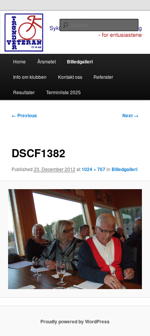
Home (19, 61)
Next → (130, 115)
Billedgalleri (80, 61)
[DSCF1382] (75, 239)
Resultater (24, 92)
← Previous (24, 115)
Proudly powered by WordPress (75, 321)
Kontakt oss (70, 76)
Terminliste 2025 (63, 92)
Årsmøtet (46, 61)
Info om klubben (30, 76)
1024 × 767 (93, 169)
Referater (103, 76)
